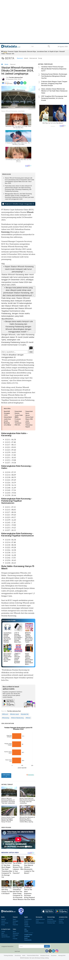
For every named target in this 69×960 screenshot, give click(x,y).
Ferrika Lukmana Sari (16, 77)
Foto (14, 936)
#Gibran (28, 718)
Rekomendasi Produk (8, 620)
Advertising (18, 955)
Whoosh (30, 212)
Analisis (61, 921)
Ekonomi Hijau (31, 51)
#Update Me (24, 714)
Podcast (8, 53)
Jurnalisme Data (42, 51)
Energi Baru (50, 919)
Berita (5, 51)
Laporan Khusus (5, 936)
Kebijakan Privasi (44, 955)
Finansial (11, 51)
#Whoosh (5, 714)
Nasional (20, 58)
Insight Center (28, 934)
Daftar (47, 946)
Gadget (26, 924)
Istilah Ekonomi (40, 923)
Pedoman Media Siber (33, 955)
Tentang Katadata (8, 955)
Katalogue (15, 935)
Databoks (27, 936)
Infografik (61, 919)
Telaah (3, 931)
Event (25, 938)
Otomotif (62, 51)
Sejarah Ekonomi (40, 919)
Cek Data (61, 923)
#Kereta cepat (14, 714)
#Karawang (5, 718)
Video (3, 53)
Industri (26, 58)
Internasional (33, 58)
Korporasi (15, 924)
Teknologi (27, 926)
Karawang (5, 232)
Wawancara (4, 935)
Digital (16, 51)
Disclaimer (54, 955)
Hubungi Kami (61, 955)
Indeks (26, 931)
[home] (2, 52)
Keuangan (15, 921)
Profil (37, 921)
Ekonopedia (23, 51)
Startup (26, 923)
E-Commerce (27, 919)
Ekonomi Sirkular (51, 921)
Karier (23, 955)
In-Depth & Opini (53, 51)
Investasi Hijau (51, 923)
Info (13, 53)
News (14, 931)
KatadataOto (27, 940)
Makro (14, 919)
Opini (2, 933)
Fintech (26, 921)
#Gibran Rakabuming (17, 718)
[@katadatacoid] (56, 950)
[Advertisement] (53, 157)
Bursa (14, 923)
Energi (40, 58)
